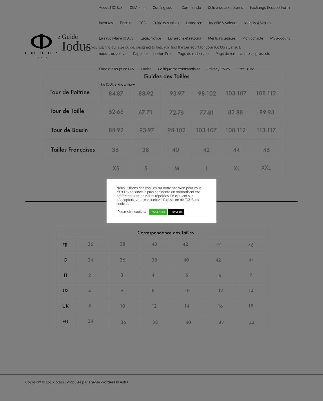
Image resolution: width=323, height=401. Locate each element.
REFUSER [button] (176, 211)
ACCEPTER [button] (158, 211)
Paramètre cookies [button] (132, 211)
